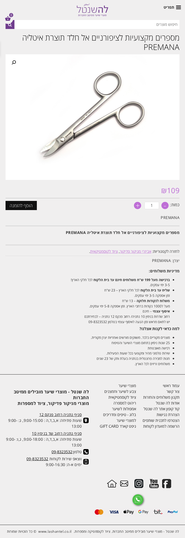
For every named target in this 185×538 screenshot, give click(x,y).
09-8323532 (62, 451)
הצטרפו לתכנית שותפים (161, 420)
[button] (13, 62)
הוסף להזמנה (21, 205)
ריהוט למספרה (124, 403)
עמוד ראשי (171, 385)
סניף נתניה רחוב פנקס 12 (60, 414)
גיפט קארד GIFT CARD (118, 426)
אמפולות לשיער (124, 408)
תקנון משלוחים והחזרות (161, 397)
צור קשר (172, 391)
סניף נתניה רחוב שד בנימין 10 (57, 433)
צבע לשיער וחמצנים (120, 391)
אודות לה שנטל (167, 403)
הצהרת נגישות (168, 414)
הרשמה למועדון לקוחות (161, 426)
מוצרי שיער (127, 385)
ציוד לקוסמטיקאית (104, 251)
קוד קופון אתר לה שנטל (161, 408)
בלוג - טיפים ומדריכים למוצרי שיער (119, 417)
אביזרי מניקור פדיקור (135, 251)
